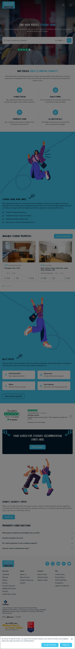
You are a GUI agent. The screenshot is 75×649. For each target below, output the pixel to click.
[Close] (72, 639)
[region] (37, 642)
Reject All (66, 645)
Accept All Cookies (50, 645)
